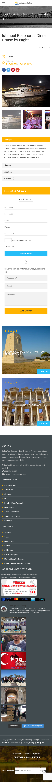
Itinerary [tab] (7, 165)
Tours (11, 14)
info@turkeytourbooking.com (15, 474)
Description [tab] (9, 139)
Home (4, 14)
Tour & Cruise (25, 64)
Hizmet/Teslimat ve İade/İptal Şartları (17, 563)
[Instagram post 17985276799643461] (13, 643)
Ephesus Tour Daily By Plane (23, 405)
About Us (7, 494)
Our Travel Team (10, 485)
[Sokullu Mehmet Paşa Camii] (13, 695)
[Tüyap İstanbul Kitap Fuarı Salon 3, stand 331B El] (13, 625)
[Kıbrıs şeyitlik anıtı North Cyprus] (13, 678)
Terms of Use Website (12, 516)
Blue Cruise (11, 64)
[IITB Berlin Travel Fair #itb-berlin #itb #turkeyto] (13, 713)
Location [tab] (8, 172)
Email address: (8, 771)
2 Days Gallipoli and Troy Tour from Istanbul (24, 353)
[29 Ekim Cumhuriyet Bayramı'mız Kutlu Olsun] (13, 660)
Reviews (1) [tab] (9, 178)
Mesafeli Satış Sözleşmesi (14, 559)
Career (6, 537)
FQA (5, 499)
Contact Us (8, 521)
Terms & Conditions (11, 512)
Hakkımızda (8, 550)
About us (7, 532)
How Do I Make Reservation (14, 503)
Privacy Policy (9, 507)
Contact (7, 546)
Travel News (9, 490)
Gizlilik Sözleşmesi (11, 554)
